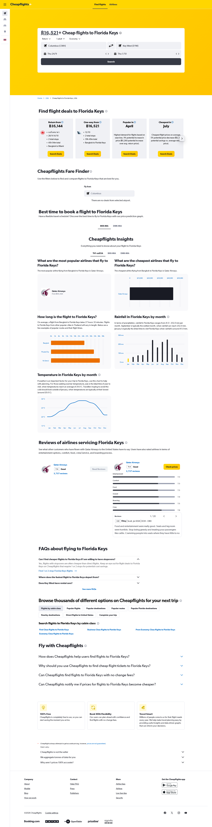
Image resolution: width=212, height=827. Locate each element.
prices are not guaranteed (96, 744)
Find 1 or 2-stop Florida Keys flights (56, 570)
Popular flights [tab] (73, 608)
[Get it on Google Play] (169, 785)
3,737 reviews (60, 473)
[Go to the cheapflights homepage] (21, 4)
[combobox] (46, 38)
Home (39, 98)
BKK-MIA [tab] (104, 226)
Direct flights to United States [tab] (79, 615)
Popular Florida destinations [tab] (144, 608)
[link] (56, 154)
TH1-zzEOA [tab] (98, 253)
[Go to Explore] (5, 31)
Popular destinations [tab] (95, 608)
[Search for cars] (5, 25)
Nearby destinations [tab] (50, 615)
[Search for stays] (5, 19)
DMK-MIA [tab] (117, 226)
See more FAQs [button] (89, 589)
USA (47, 98)
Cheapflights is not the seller (54, 752)
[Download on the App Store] (169, 792)
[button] (5, 4)
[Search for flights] (5, 13)
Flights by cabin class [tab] (51, 608)
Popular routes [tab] (118, 608)
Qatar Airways (60, 465)
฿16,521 (49, 32)
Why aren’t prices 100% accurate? (57, 762)
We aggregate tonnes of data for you (58, 757)
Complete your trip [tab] (108, 615)
